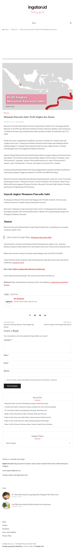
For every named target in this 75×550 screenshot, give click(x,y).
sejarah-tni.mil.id (18, 262)
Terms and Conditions (9, 532)
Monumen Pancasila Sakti (41, 237)
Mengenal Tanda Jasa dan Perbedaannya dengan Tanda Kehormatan (26, 403)
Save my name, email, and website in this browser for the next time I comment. (32, 380)
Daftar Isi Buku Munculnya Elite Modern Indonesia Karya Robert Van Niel (27, 417)
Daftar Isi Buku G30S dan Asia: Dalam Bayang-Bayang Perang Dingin (26, 421)
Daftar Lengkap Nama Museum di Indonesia (29, 269)
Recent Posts (14, 294)
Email (6, 363)
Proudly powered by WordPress (12, 546)
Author (6, 294)
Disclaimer (5, 529)
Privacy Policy (7, 536)
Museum (6, 113)
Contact (4, 525)
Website (6, 371)
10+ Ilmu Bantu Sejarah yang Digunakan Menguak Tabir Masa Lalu (25, 410)
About (4, 522)
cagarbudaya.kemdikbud (58, 282)
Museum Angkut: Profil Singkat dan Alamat (57, 324)
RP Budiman (20, 122)
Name (6, 355)
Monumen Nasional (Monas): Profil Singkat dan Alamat (19, 326)
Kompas (7, 285)
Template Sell (39, 546)
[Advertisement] (37, 45)
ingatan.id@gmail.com (14, 470)
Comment (7, 340)
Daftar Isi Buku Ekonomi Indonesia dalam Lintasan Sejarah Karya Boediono (28, 424)
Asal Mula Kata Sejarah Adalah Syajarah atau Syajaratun (31, 504)
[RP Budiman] (9, 302)
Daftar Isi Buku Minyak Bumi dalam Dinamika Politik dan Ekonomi (25, 414)
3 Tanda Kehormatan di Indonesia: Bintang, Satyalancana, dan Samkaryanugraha (30, 407)
